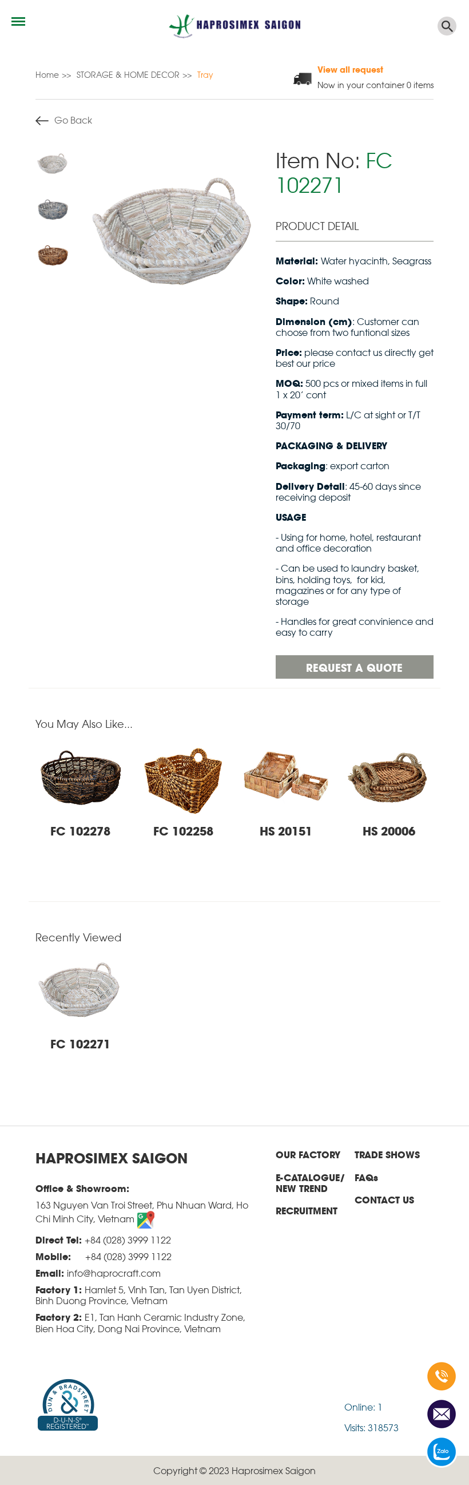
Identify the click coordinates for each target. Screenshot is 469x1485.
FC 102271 (80, 1043)
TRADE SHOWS (387, 1154)
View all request (350, 69)
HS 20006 (389, 830)
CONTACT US (384, 1199)
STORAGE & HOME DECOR (128, 74)
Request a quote (354, 667)
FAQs (366, 1177)
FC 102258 (183, 830)
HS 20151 (286, 830)
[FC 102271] (174, 235)
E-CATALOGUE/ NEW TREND (310, 1183)
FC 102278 (80, 830)
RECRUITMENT (306, 1210)
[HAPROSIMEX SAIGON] (234, 26)
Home (47, 74)
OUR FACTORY (308, 1154)
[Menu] (18, 21)
